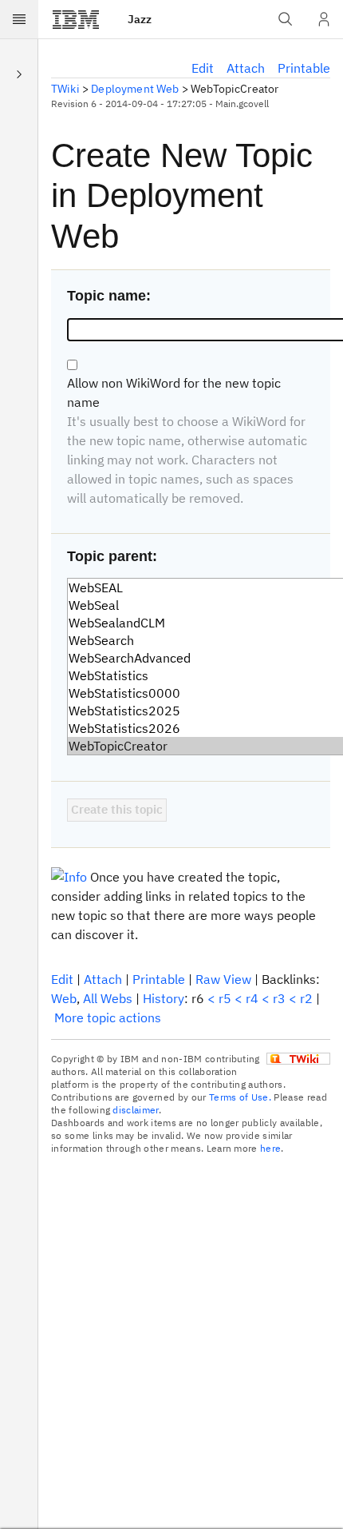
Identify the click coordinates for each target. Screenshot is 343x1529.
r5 (225, 998)
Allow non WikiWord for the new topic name (174, 392)
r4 (252, 998)
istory (163, 998)
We (64, 998)
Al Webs (107, 998)
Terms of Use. (240, 1097)
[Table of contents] (19, 74)
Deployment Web (135, 89)
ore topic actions (107, 1017)
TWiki (65, 89)
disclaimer (135, 1110)
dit (202, 68)
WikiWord (259, 421)
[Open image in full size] (69, 877)
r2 (306, 998)
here (270, 1148)
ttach (246, 68)
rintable (304, 68)
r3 (279, 998)
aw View (223, 979)
